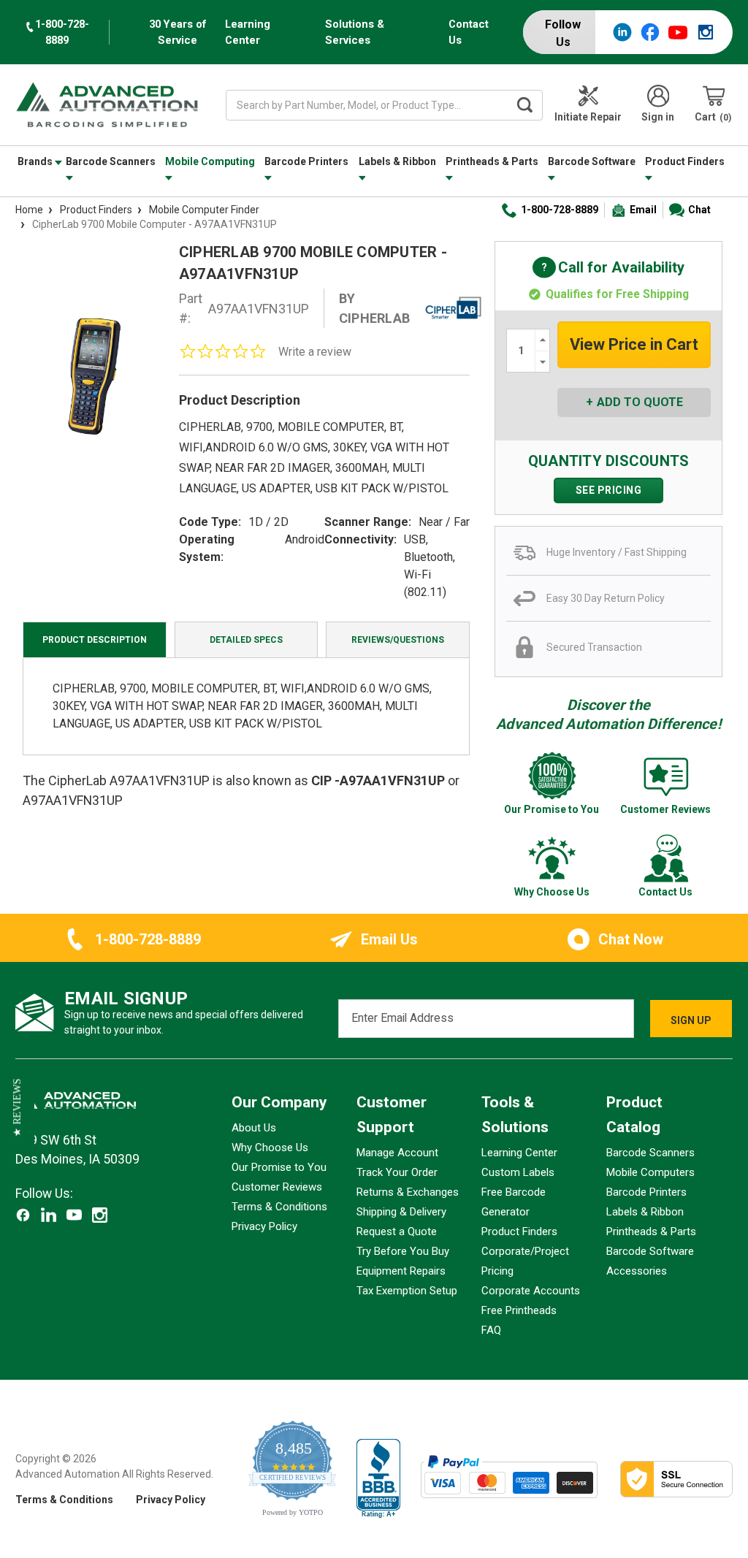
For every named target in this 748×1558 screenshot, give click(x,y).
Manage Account (397, 1152)
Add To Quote (640, 402)
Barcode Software (592, 161)
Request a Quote (396, 1231)
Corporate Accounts (530, 1290)
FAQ (491, 1330)
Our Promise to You (279, 1167)
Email (643, 209)
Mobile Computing (210, 161)
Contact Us (469, 32)
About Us (254, 1127)
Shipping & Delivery (401, 1211)
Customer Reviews (277, 1187)
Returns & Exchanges (407, 1192)
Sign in (657, 117)
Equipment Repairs (401, 1271)
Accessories (636, 1271)
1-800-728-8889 (559, 209)
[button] (17, 1108)
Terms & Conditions (279, 1206)
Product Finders (685, 161)
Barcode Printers (306, 161)
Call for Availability (608, 268)
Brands (36, 161)
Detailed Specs (246, 640)
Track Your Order (397, 1172)
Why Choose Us (270, 1147)
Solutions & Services (354, 32)
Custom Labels (517, 1172)
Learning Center (247, 32)
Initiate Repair (588, 117)
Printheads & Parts (492, 161)
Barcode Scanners (111, 161)
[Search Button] (524, 105)
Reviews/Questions (397, 640)
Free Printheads (519, 1310)
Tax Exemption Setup (406, 1290)
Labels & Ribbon (397, 161)
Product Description (94, 640)
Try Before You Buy (402, 1251)
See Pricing (609, 490)
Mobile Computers (650, 1172)
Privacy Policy (264, 1226)
